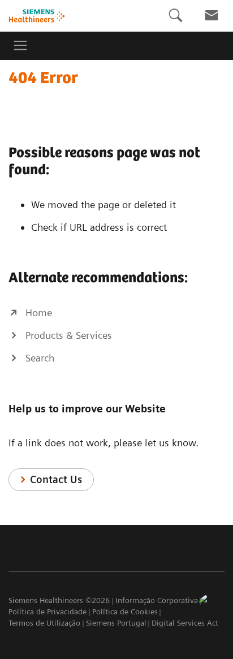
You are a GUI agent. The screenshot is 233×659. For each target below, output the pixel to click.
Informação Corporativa (156, 600)
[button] (212, 607)
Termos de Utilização (44, 622)
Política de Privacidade (47, 611)
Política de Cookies (125, 611)
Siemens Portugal (116, 622)
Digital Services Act (185, 622)
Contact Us (56, 479)
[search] (175, 15)
